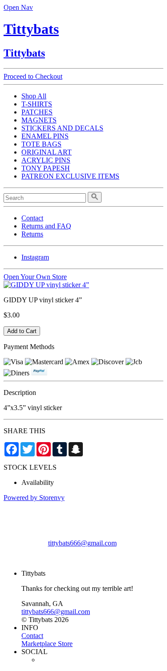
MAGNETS (39, 120)
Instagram (35, 257)
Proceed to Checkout (33, 76)
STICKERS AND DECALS (62, 128)
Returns (32, 234)
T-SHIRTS (36, 104)
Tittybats (31, 29)
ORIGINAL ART (46, 152)
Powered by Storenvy (34, 497)
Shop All (33, 96)
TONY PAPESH (45, 168)
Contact (32, 218)
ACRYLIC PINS (45, 160)
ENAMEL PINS (45, 136)
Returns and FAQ (46, 226)
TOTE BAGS (41, 144)
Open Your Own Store (35, 277)
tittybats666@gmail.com (82, 543)
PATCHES (37, 112)
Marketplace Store (47, 643)
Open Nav (18, 7)
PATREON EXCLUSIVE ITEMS (70, 176)
